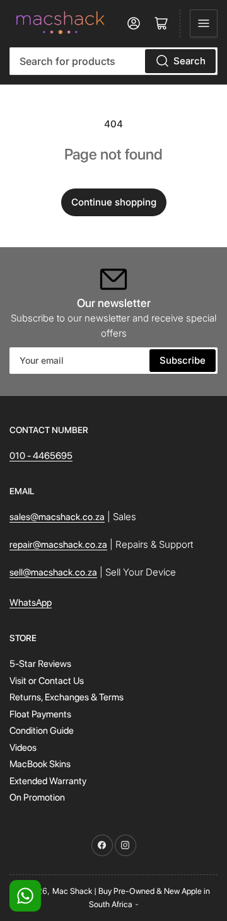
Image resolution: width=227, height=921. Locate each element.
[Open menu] (204, 23)
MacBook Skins (40, 764)
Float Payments (40, 714)
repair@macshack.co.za (58, 544)
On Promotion (37, 797)
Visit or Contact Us (46, 680)
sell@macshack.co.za (53, 572)
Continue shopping (113, 202)
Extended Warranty (47, 781)
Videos (23, 747)
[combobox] (113, 61)
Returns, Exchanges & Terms (66, 697)
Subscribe (183, 360)
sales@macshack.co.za (57, 517)
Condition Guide (41, 730)
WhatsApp (30, 602)
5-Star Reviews (40, 663)
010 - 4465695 (41, 455)
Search (189, 61)
